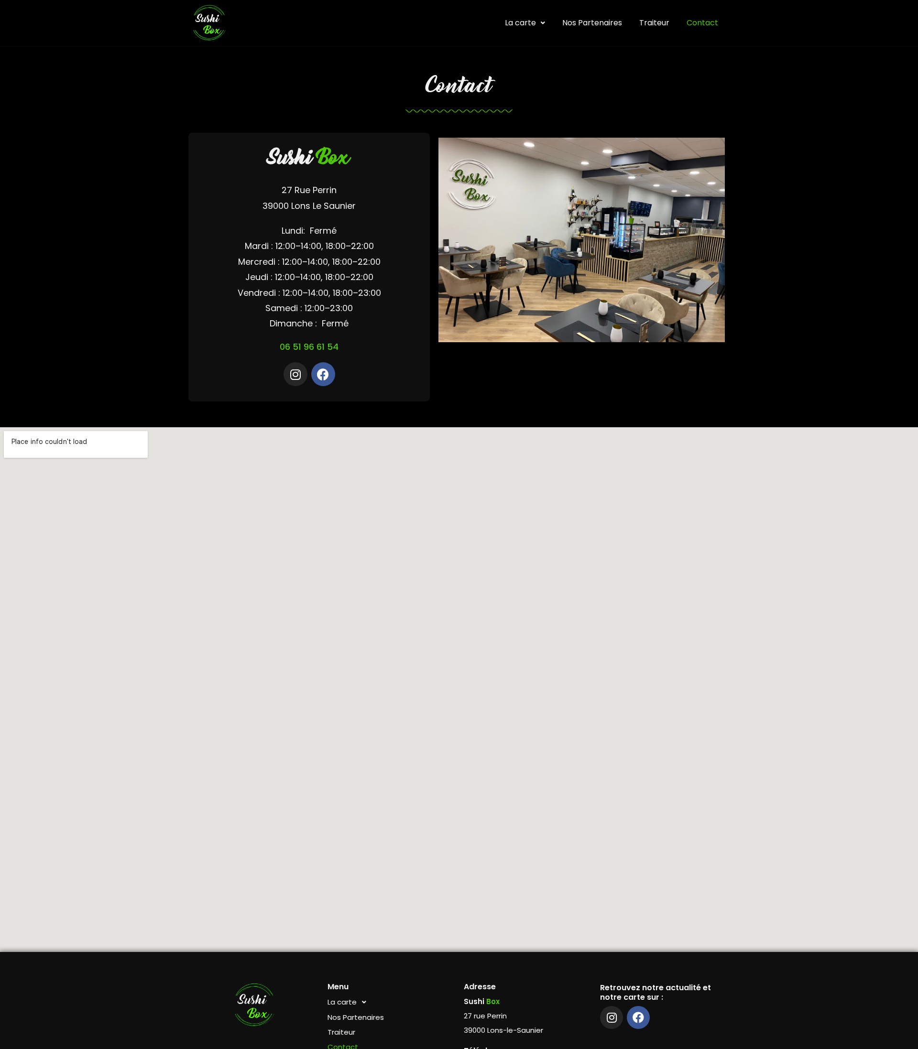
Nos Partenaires (592, 22)
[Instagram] (295, 374)
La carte (520, 22)
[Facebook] (323, 374)
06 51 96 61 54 (309, 347)
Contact (702, 22)
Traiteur (654, 22)
